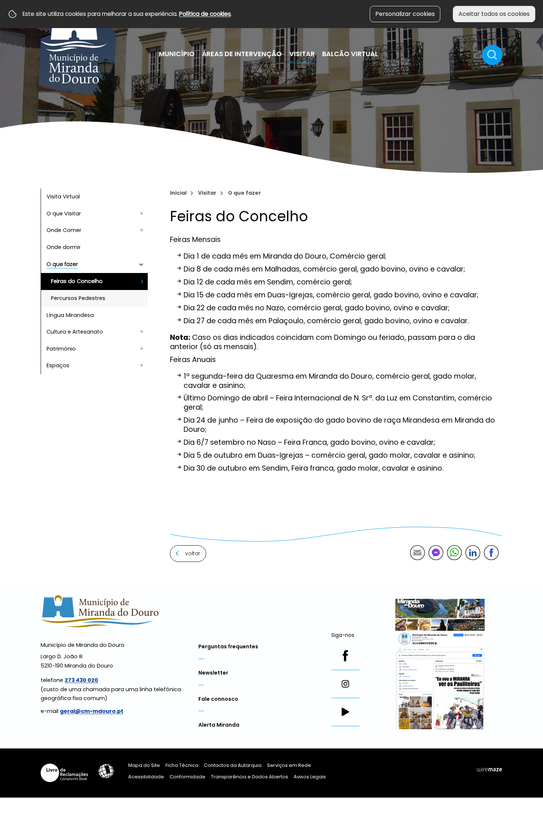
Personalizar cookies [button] (405, 14)
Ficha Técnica (181, 765)
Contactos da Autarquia (233, 765)
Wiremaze (489, 769)
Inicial (178, 193)
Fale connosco (218, 699)
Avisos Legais (310, 777)
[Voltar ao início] (74, 45)
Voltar (192, 553)
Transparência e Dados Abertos (249, 777)
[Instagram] (345, 683)
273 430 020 (81, 680)
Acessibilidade (106, 771)
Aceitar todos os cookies (494, 14)
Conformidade (187, 777)
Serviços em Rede (289, 765)
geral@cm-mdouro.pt (91, 711)
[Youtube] (345, 711)
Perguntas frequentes (228, 646)
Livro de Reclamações (64, 773)
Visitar (207, 193)
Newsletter (213, 672)
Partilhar (491, 552)
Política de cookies (205, 14)
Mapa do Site (144, 765)
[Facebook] (345, 655)
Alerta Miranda (218, 724)
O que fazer (244, 193)
